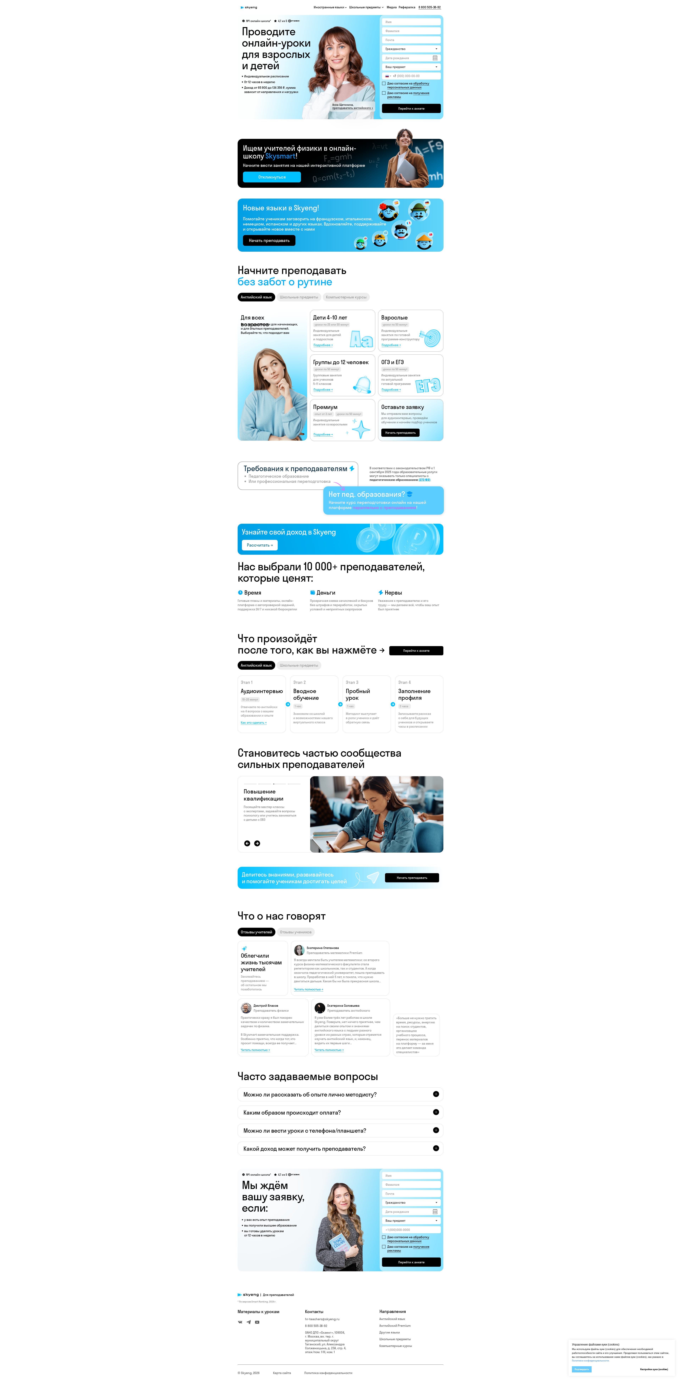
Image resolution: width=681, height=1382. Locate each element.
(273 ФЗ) (424, 480)
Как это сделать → (254, 722)
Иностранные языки (329, 7)
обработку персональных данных (408, 85)
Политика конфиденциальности (328, 1373)
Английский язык (392, 1319)
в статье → (272, 824)
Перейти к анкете (411, 108)
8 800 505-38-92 (430, 7)
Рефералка (407, 7)
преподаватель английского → (352, 108)
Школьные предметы (395, 1339)
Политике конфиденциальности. (590, 1360)
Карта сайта (282, 1373)
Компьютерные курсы (395, 1346)
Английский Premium (395, 1326)
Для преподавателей (278, 1295)
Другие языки (389, 1332)
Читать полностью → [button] (329, 1050)
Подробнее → (323, 345)
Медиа (392, 7)
